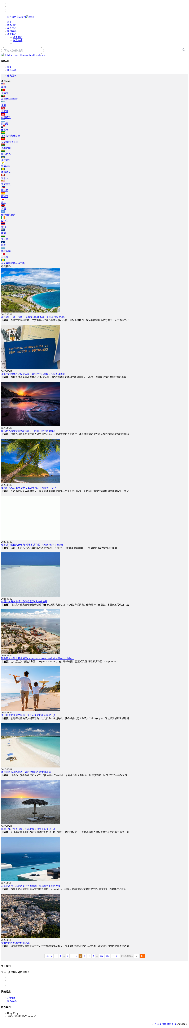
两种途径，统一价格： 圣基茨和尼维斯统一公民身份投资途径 (33, 317)
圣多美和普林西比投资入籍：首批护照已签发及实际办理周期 (33, 374)
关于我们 (12, 34)
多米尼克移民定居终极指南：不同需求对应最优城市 (28, 431)
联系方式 (17, 40)
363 (107, 956)
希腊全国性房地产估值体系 (15, 943)
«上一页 (49, 956)
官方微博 (21, 17)
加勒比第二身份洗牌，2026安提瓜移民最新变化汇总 (28, 829)
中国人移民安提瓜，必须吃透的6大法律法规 (24, 601)
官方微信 (12, 17)
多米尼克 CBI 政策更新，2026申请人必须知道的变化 (28, 488)
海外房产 (12, 28)
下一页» (115, 956)
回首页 (158, 1024)
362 (101, 956)
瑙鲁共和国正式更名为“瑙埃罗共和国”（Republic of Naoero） (32, 544)
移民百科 (12, 70)
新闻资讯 (12, 31)
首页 (9, 22)
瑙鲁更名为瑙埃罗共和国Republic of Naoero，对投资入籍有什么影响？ (37, 658)
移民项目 (12, 25)
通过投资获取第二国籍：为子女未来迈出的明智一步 (28, 715)
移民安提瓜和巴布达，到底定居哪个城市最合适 (26, 772)
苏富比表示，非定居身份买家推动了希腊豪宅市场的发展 (30, 886)
